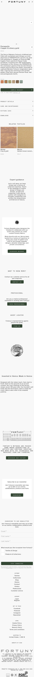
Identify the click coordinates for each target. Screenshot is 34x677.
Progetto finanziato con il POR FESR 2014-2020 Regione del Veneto (17, 669)
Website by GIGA (17, 642)
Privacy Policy (9, 567)
